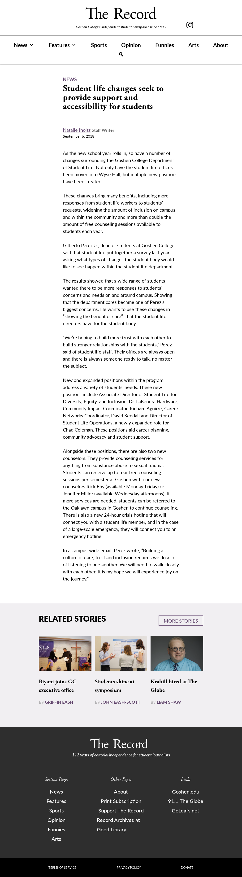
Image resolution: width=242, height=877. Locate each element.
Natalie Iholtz (77, 130)
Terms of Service (62, 867)
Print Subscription (121, 801)
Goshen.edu (185, 791)
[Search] (121, 54)
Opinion (131, 45)
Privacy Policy (129, 867)
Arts (193, 45)
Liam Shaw (169, 702)
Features (59, 45)
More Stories (181, 620)
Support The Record (121, 810)
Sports (99, 45)
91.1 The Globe (185, 801)
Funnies (164, 45)
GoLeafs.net (185, 810)
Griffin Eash (59, 702)
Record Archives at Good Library (118, 824)
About (220, 45)
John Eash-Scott (120, 702)
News (20, 45)
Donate (187, 867)
